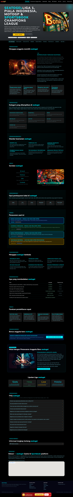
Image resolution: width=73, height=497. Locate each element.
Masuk (46, 494)
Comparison (57, 41)
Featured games (18, 41)
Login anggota (28, 34)
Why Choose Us (51, 41)
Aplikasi (45, 486)
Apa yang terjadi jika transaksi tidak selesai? (18, 403)
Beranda (27, 1)
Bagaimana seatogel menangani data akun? (18, 427)
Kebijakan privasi (31, 486)
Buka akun (18, 34)
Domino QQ (69, 1)
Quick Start (62, 41)
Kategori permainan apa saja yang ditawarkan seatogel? (21, 422)
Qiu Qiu (64, 1)
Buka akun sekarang (54, 337)
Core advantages (11, 41)
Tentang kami (31, 484)
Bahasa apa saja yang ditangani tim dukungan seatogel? (20, 414)
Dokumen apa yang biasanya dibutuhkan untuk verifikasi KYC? (21, 401)
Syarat (30, 485)
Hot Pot (59, 1)
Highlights (32, 41)
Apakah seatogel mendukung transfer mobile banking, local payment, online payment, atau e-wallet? (29, 419)
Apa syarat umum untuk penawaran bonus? (18, 424)
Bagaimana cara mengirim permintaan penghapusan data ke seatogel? (23, 411)
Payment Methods (38, 41)
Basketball (45, 1)
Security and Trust (26, 41)
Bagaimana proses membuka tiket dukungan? (18, 429)
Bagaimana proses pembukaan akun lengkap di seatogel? (21, 416)
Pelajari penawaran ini (43, 368)
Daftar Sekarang (39, 494)
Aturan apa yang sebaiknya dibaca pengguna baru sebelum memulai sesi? (24, 406)
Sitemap (45, 489)
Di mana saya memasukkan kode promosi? (18, 408)
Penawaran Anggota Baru (35, 1)
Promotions (45, 41)
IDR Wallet (54, 1)
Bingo (49, 1)
